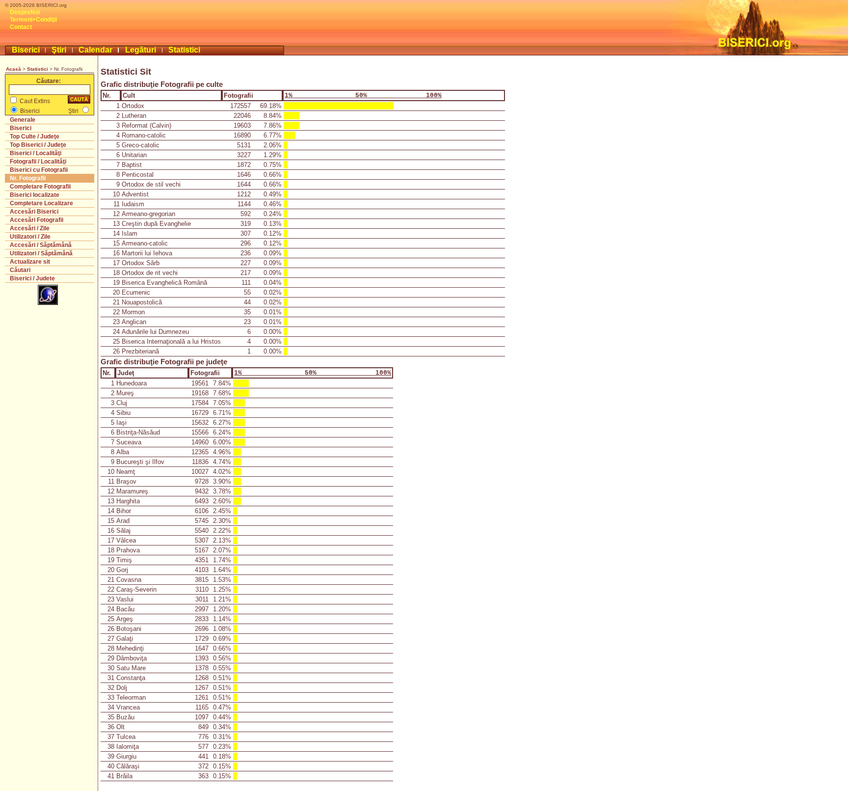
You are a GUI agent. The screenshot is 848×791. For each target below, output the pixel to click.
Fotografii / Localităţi (38, 161)
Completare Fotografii (40, 187)
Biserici (26, 50)
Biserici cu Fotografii (39, 170)
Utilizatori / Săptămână (41, 253)
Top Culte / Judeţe (34, 136)
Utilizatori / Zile (30, 237)
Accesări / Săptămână (41, 245)
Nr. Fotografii (28, 178)
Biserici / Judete (32, 278)
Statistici (184, 50)
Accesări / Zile (30, 228)
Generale (22, 120)
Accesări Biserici (34, 212)
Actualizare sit (30, 262)
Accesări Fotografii (36, 220)
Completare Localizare (41, 203)
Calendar (95, 50)
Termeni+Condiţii (33, 19)
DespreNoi (25, 12)
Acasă (13, 69)
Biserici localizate (34, 195)
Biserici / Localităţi (35, 153)
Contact (21, 27)
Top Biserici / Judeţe (38, 145)
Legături (140, 50)
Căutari (20, 270)
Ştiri (59, 50)
